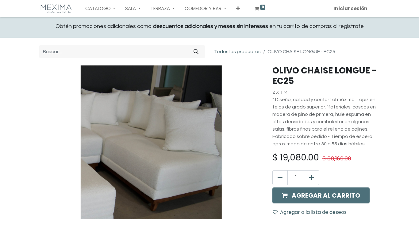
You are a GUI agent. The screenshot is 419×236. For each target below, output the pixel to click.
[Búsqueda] (196, 51)
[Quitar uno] (280, 177)
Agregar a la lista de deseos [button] (313, 212)
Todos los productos (237, 51)
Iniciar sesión (350, 8)
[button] (238, 9)
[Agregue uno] (311, 177)
